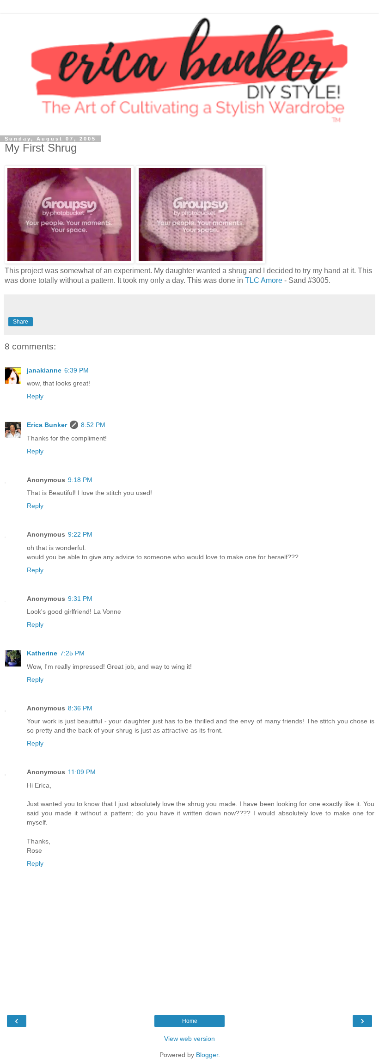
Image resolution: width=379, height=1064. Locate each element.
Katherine (42, 653)
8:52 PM (93, 424)
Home (189, 1021)
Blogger (207, 1054)
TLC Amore (263, 280)
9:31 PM (80, 598)
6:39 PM (76, 370)
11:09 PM (82, 772)
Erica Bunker (47, 424)
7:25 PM (72, 653)
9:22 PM (80, 534)
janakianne (44, 370)
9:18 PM (80, 479)
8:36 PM (80, 708)
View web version (189, 1038)
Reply (35, 396)
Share (20, 321)
